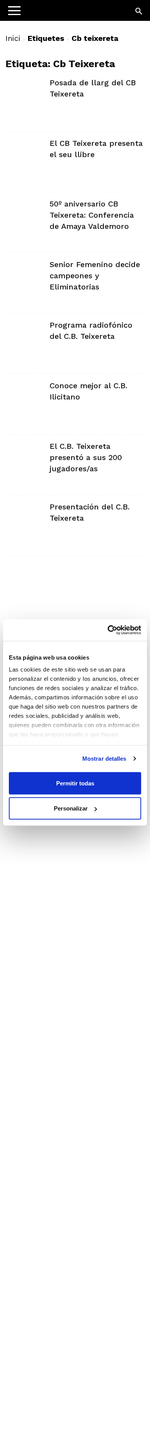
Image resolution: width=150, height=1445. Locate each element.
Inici (12, 38)
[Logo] (54, 13)
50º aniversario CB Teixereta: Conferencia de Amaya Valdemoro (92, 215)
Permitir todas (75, 783)
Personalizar (71, 808)
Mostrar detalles (104, 758)
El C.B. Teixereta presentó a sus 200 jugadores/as (86, 457)
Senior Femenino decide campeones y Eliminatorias (95, 275)
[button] (139, 11)
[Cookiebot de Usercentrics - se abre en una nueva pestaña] (108, 630)
